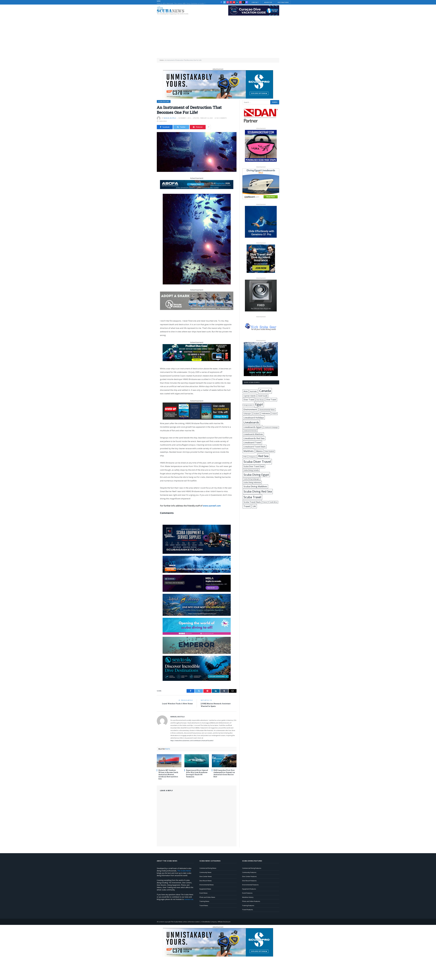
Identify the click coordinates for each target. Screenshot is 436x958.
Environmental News (267, 410)
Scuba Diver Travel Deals (254, 466)
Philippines (252, 456)
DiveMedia (206, 922)
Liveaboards (251, 422)
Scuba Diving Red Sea (258, 491)
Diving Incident (248, 405)
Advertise (262, 2)
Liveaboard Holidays (254, 417)
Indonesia (266, 413)
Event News (203, 893)
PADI (245, 457)
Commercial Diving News (207, 868)
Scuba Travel (252, 497)
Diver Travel (249, 399)
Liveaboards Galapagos (271, 427)
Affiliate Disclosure (224, 922)
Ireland (274, 414)
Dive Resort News (205, 881)
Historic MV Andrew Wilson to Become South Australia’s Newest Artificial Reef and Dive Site (168, 774)
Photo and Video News (207, 897)
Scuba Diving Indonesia (252, 482)
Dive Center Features (249, 876)
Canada (265, 390)
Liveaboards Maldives (253, 434)
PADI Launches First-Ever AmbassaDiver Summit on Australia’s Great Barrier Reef (224, 773)
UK (254, 506)
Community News (205, 872)
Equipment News (205, 889)
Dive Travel (271, 399)
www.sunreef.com (212, 505)
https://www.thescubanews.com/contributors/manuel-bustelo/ (192, 740)
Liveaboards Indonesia (250, 430)
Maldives (249, 451)
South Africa (273, 502)
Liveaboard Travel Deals (255, 446)
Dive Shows (260, 400)
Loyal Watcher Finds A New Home (177, 703)
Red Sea (263, 456)
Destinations (276, 2)
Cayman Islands (250, 396)
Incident (256, 414)
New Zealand (269, 451)
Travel (247, 506)
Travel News (203, 905)
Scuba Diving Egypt (256, 475)
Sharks (265, 502)
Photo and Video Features (251, 901)
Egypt (259, 404)
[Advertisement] (218, 41)
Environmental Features (250, 885)
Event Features (247, 893)
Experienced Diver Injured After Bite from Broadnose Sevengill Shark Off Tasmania (197, 773)
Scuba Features (163, 101)
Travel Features (247, 910)
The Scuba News (176, 922)
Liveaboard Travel (252, 442)
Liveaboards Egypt (253, 427)
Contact (248, 2)
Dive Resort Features (249, 881)
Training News (204, 901)
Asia (246, 391)
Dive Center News (205, 876)
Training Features (248, 905)
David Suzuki (262, 396)
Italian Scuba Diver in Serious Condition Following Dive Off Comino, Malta (182, 3)
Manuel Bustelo (170, 118)
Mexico (259, 451)
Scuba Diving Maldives (255, 486)
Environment (250, 409)
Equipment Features (249, 889)
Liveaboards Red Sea (254, 438)
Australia (253, 391)
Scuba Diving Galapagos (251, 479)
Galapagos (247, 414)
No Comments (222, 118)
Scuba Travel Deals (252, 502)
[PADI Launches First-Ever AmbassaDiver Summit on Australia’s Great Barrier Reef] (224, 760)
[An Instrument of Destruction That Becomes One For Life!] (197, 152)
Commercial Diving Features (251, 868)
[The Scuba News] (174, 11)
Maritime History (247, 897)
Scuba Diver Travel (257, 461)
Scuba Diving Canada (251, 470)
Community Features (249, 872)
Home (162, 60)
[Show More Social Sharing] (208, 127)
